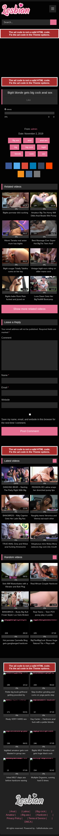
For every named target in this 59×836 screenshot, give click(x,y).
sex (43, 154)
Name (5, 375)
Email (5, 387)
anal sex (44, 140)
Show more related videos (29, 308)
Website (5, 400)
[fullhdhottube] (24, 10)
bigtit (44, 147)
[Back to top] (50, 827)
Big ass (15, 140)
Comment (6, 338)
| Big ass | (26, 815)
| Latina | (25, 811)
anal (30, 140)
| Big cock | (40, 811)
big (15, 147)
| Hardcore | (42, 815)
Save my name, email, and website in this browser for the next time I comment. (28, 421)
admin (34, 129)
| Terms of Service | (37, 818)
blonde (18, 154)
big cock (29, 147)
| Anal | (12, 811)
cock (32, 154)
